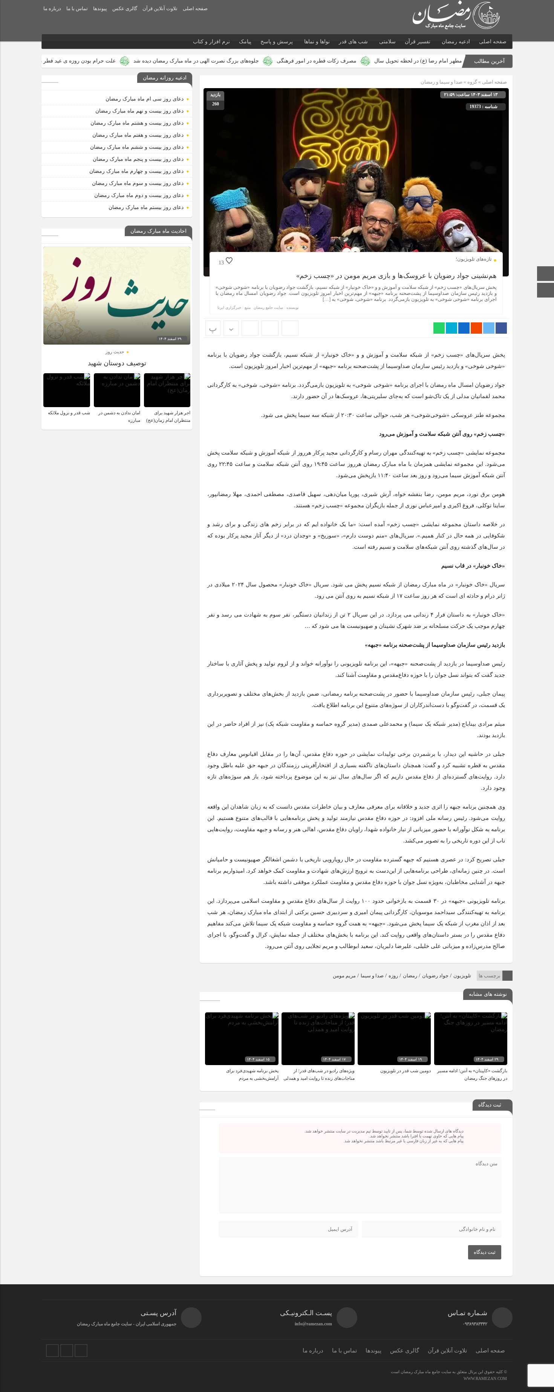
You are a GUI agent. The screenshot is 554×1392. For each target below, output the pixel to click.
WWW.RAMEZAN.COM (485, 1378)
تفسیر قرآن (417, 41)
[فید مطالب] (81, 1350)
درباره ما (52, 8)
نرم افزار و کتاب (211, 41)
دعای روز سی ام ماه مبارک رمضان (145, 99)
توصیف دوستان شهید (117, 363)
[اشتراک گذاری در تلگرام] (451, 328)
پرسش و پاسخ (276, 41)
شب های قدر (353, 41)
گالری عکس (124, 8)
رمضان (410, 975)
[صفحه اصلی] (545, 274)
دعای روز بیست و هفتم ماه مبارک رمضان (138, 135)
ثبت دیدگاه (485, 1252)
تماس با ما (77, 8)
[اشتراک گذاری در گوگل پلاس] (476, 328)
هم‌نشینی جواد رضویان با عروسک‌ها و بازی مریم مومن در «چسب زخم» (396, 275)
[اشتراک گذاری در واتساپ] (439, 328)
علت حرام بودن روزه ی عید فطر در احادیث (122, 61)
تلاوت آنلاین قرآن (160, 8)
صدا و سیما (372, 975)
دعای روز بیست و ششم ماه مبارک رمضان (137, 147)
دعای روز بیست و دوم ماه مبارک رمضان (139, 195)
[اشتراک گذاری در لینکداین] (464, 328)
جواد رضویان (435, 975)
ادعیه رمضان (456, 41)
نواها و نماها (317, 41)
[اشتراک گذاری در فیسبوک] (501, 328)
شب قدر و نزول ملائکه (69, 412)
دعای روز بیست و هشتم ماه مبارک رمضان (137, 123)
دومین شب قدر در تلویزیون (405, 1070)
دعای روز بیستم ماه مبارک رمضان (146, 207)
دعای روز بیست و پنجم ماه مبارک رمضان (138, 159)
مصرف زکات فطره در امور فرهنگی (370, 61)
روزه (393, 975)
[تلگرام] (66, 1350)
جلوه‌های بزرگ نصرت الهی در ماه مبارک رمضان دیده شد (250, 61)
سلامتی (387, 41)
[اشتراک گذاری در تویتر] (488, 328)
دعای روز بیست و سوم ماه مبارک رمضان (138, 183)
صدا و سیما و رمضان (441, 82)
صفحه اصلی (195, 8)
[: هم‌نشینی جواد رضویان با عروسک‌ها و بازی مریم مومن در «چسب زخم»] (270, 328)
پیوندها (100, 8)
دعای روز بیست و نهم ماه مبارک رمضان (139, 111)
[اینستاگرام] (545, 291)
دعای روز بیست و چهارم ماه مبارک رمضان (136, 171)
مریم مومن (344, 975)
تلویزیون (462, 975)
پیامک (245, 41)
